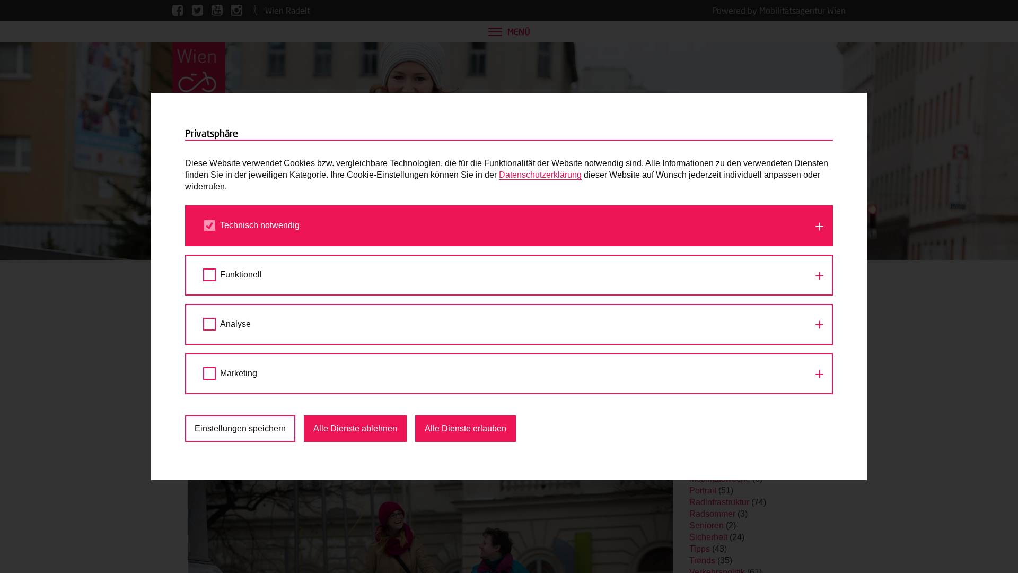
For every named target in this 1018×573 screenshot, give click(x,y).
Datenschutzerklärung (540, 174)
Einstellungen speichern (240, 428)
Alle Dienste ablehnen (355, 428)
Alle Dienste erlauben (465, 428)
